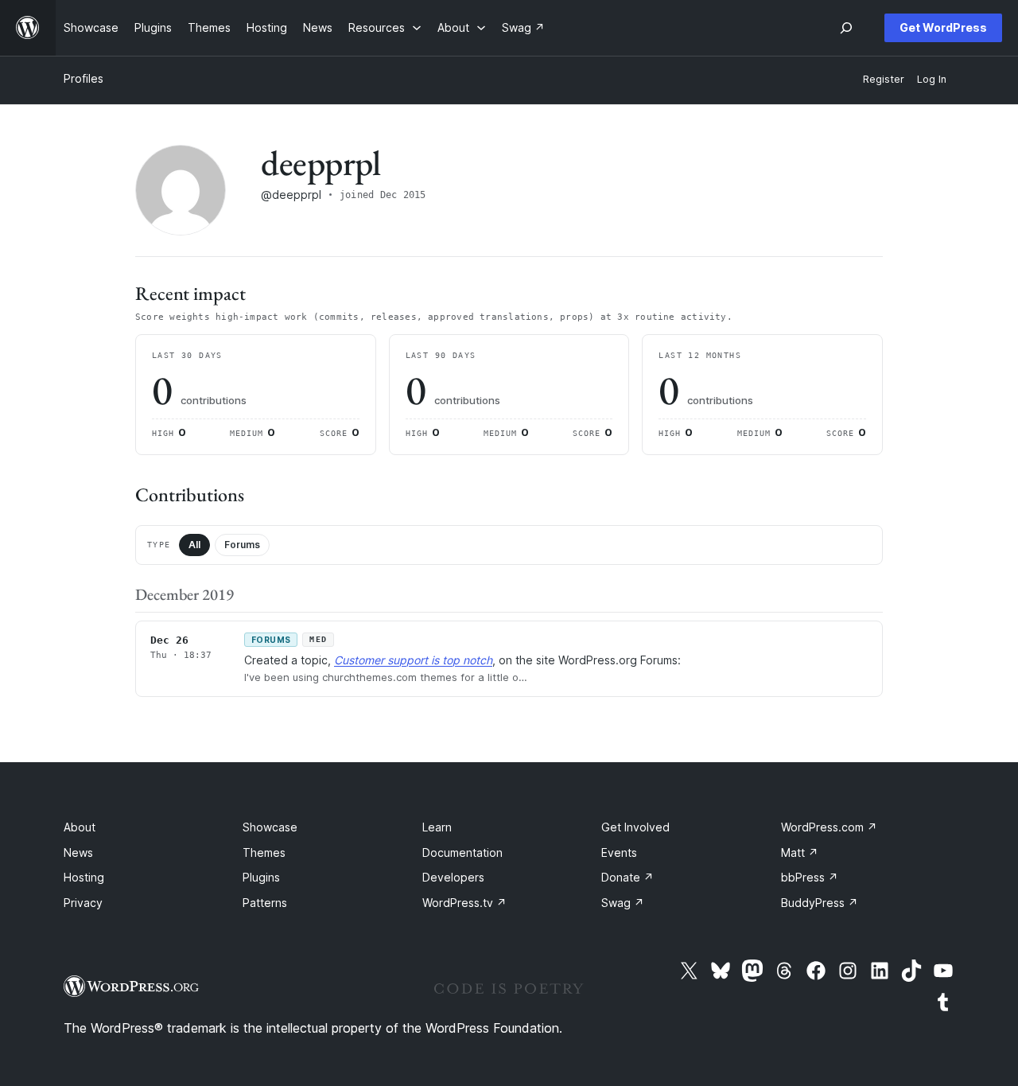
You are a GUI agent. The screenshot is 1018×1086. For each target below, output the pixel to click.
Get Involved (635, 827)
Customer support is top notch (413, 660)
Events (619, 852)
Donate (627, 877)
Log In (931, 79)
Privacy (83, 902)
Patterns (265, 902)
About (79, 827)
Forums (242, 545)
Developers (453, 877)
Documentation (462, 852)
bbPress (809, 877)
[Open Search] (846, 28)
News (78, 852)
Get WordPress (943, 27)
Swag (622, 902)
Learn (437, 827)
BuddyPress (819, 902)
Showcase (270, 827)
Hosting (84, 877)
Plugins (261, 877)
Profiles (83, 78)
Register (883, 79)
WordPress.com (829, 827)
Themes (264, 852)
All (194, 545)
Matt (799, 852)
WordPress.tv (464, 902)
